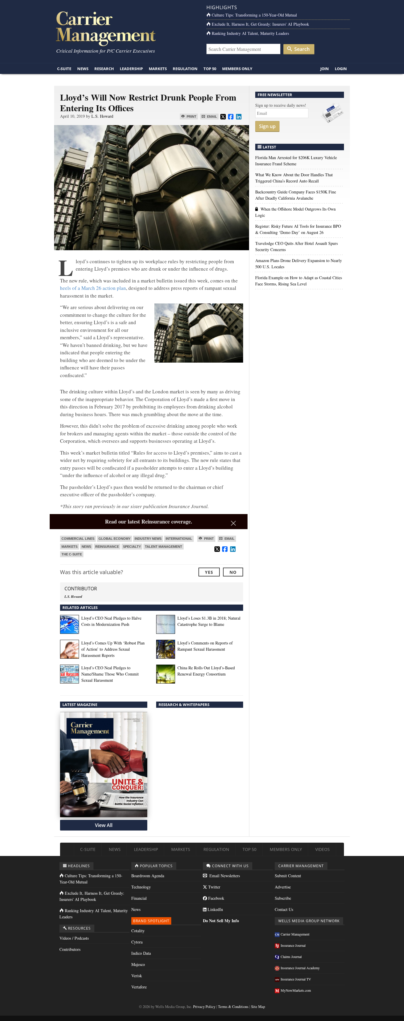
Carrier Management (295, 934)
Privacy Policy (204, 1006)
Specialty (132, 546)
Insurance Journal (293, 945)
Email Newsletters (224, 875)
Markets (158, 68)
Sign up (267, 126)
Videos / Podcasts (74, 938)
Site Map (258, 1006)
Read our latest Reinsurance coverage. (148, 521)
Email (211, 116)
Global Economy (114, 538)
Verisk (136, 975)
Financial (139, 898)
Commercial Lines (78, 538)
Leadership (131, 68)
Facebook (215, 898)
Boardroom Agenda (147, 875)
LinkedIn (214, 909)
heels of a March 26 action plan (93, 288)
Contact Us (284, 909)
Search (301, 49)
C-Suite (64, 68)
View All (103, 825)
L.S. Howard (102, 116)
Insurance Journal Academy (300, 967)
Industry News (148, 538)
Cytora (137, 942)
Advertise (283, 887)
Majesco (138, 964)
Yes (209, 572)
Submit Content (288, 875)
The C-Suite (72, 554)
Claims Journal (291, 956)
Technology (141, 887)
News (82, 68)
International (179, 538)
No (233, 572)
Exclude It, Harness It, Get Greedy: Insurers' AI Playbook (260, 24)
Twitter (213, 887)
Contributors (69, 949)
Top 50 (209, 68)
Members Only (237, 68)
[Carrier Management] (126, 28)
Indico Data (141, 953)
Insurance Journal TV (296, 979)
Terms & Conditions (233, 1006)
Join (324, 68)
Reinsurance (107, 546)
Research (104, 68)
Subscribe (283, 898)
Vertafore (139, 987)
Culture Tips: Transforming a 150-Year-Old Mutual (254, 15)
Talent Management (163, 546)
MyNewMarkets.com (296, 990)
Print (191, 116)
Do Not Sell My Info (221, 920)
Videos (322, 849)
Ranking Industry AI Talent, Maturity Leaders (250, 33)
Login (341, 68)
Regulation (185, 68)
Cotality (138, 930)
